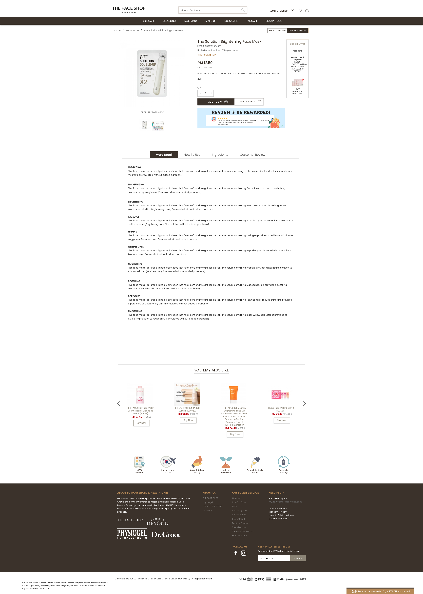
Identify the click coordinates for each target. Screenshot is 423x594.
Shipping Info (239, 510)
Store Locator (239, 527)
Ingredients (220, 155)
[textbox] (212, 10)
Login (273, 10)
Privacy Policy (239, 535)
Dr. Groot (207, 510)
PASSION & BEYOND (212, 506)
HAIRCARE (251, 21)
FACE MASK (190, 21)
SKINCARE (148, 21)
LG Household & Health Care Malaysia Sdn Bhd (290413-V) (162, 578)
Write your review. (230, 50)
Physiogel (208, 502)
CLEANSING (169, 21)
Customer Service (245, 492)
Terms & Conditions (243, 531)
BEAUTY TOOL (274, 21)
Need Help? (276, 492)
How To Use (192, 155)
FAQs (234, 506)
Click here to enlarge (152, 112)
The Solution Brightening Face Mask (163, 30)
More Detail (164, 155)
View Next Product (297, 30)
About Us (209, 492)
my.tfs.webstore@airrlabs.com (285, 501)
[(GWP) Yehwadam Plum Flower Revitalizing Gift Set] (297, 81)
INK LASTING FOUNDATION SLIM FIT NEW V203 (226, 409)
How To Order (239, 502)
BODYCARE (231, 21)
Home (117, 30)
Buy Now (133, 420)
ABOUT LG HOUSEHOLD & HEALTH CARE (143, 492)
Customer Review (252, 155)
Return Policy (239, 514)
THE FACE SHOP (210, 498)
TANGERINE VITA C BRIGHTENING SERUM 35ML (133, 409)
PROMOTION (132, 30)
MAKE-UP (211, 21)
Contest (236, 498)
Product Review (240, 523)
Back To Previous (277, 30)
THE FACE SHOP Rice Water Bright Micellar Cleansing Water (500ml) (179, 411)
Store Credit (238, 519)
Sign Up (284, 10)
